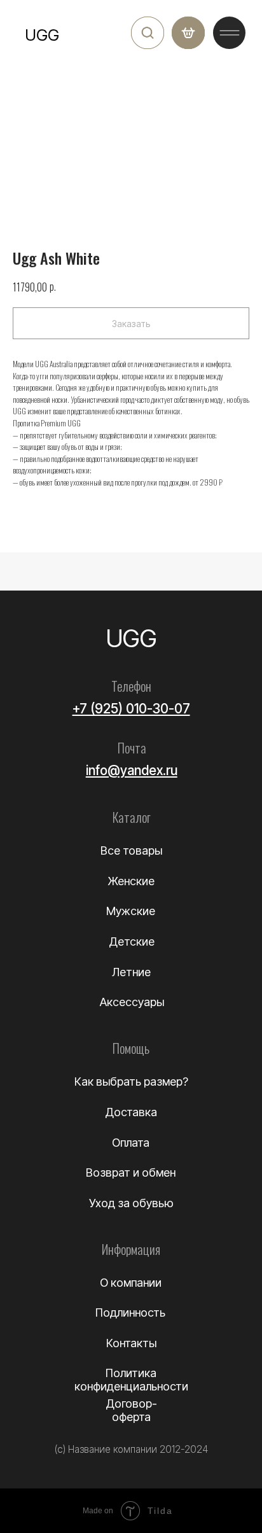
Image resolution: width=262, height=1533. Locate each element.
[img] (147, 33)
